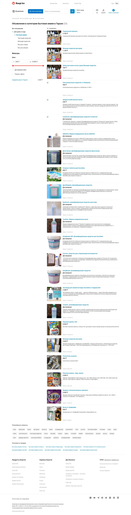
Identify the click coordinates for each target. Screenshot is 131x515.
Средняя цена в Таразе (19, 80)
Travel (41, 467)
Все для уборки (23, 48)
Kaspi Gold (15, 463)
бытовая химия (92, 429)
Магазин (41, 463)
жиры (66, 433)
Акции (41, 480)
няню (14, 433)
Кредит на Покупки (17, 477)
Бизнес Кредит (70, 467)
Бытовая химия (21, 35)
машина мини (77, 437)
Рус (117, 3)
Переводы (42, 477)
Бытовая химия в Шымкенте (73, 447)
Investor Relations (105, 470)
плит (14, 437)
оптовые (102, 429)
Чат (97, 12)
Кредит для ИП (16, 480)
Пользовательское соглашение (109, 464)
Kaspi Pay (68, 463)
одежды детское (23, 437)
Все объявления (17, 28)
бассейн (53, 433)
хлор (14, 429)
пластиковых (89, 433)
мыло (29, 429)
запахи (112, 433)
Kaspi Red (15, 470)
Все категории (37, 11)
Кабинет (103, 12)
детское (44, 429)
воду (115, 429)
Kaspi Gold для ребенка (18, 467)
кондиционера (65, 437)
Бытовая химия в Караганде (54, 447)
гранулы (56, 437)
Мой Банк (42, 473)
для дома (36, 429)
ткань (46, 433)
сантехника (69, 429)
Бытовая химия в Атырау (70, 450)
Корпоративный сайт (18, 511)
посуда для (47, 437)
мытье (105, 433)
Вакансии (102, 467)
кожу (109, 429)
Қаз (112, 3)
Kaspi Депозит (16, 473)
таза (76, 429)
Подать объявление (113, 12)
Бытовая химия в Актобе (19, 450)
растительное (23, 433)
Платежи (42, 470)
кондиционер (59, 429)
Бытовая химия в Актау (36, 450)
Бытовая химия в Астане (19, 447)
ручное (83, 429)
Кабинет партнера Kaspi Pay (74, 486)
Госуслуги (42, 484)
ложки (60, 433)
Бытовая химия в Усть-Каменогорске (95, 447)
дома (50, 429)
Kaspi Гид (42, 490)
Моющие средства (24, 41)
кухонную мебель (36, 437)
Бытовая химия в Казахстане (88, 450)
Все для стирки (23, 44)
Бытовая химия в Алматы (36, 447)
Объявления (19, 11)
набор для (22, 429)
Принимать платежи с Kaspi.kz (75, 479)
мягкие (98, 433)
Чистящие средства (24, 38)
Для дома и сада (19, 32)
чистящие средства (35, 433)
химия (81, 433)
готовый (73, 433)
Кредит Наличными (18, 484)
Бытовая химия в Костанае (53, 450)
